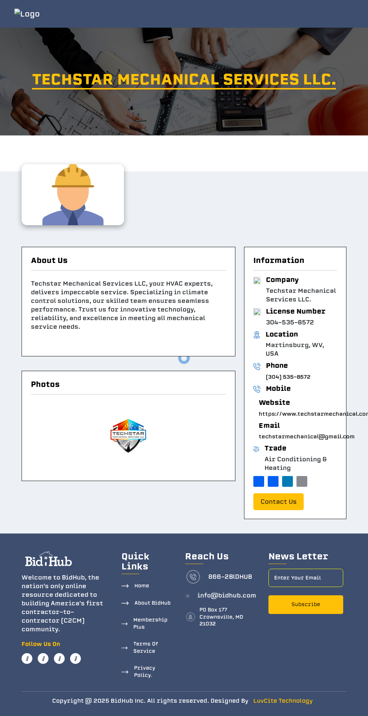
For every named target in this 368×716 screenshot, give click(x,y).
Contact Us (278, 502)
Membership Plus (150, 623)
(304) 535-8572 (288, 376)
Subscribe (305, 604)
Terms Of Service (145, 648)
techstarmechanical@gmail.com (307, 436)
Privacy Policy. (144, 672)
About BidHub (152, 603)
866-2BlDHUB (230, 577)
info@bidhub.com (226, 595)
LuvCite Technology (283, 701)
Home (141, 585)
